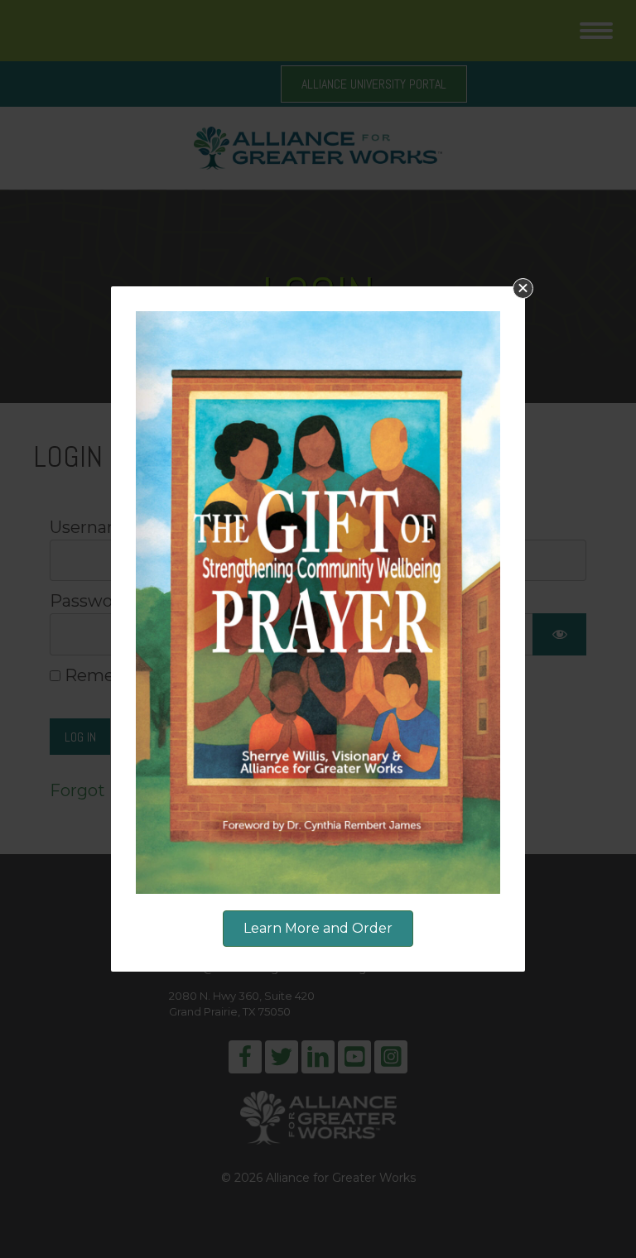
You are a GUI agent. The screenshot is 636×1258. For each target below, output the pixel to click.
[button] (523, 288)
